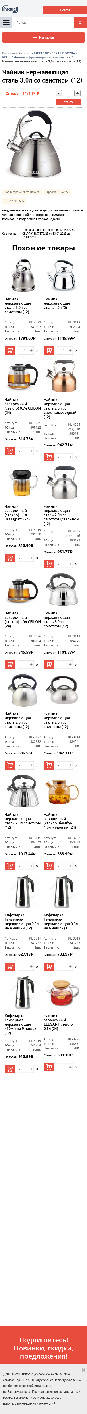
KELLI (6, 57)
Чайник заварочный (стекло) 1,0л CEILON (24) (23, 619)
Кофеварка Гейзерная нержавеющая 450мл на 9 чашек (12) (20, 1024)
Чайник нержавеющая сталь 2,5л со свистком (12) (18, 720)
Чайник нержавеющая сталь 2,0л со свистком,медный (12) (60, 408)
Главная (8, 53)
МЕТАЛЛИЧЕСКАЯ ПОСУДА (54, 53)
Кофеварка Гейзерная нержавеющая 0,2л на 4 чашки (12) (22, 921)
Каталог (47, 37)
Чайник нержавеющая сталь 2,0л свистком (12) (23, 821)
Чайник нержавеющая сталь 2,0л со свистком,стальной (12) (61, 515)
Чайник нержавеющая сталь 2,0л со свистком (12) (57, 720)
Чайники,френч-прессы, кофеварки (42, 57)
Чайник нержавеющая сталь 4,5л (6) (57, 303)
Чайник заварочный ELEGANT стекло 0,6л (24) (58, 1022)
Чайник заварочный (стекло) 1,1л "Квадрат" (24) (17, 513)
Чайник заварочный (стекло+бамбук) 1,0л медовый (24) (60, 821)
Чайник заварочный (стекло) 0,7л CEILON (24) (23, 406)
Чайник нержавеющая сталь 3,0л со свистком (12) (18, 305)
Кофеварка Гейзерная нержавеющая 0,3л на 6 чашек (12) (61, 921)
